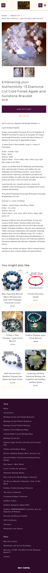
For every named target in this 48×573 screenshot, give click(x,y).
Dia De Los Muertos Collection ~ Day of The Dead (22, 482)
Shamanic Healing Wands (14, 473)
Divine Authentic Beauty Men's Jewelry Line (22, 453)
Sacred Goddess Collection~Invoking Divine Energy (22, 458)
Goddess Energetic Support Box (17, 505)
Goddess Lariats (10, 501)
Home (4, 15)
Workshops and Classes (13, 528)
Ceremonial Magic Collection (16, 496)
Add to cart (24, 109)
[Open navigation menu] (3, 5)
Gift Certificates (10, 520)
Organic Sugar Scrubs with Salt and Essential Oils (22, 443)
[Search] (40, 5)
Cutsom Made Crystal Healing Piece (18, 434)
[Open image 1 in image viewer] (24, 44)
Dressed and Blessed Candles (16, 516)
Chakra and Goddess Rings (15, 449)
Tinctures (7, 524)
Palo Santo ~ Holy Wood (14, 464)
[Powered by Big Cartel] (24, 567)
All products (9, 413)
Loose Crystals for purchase (15, 468)
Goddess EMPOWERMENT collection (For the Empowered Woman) (22, 510)
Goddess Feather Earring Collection (18, 488)
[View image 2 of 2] (29, 72)
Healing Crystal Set (12, 438)
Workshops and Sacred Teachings (17, 545)
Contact (7, 556)
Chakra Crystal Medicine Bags (16, 429)
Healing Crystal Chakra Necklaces (18, 421)
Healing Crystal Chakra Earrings (17, 425)
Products (15, 15)
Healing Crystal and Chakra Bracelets (22, 18)
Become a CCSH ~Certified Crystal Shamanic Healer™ (22, 551)
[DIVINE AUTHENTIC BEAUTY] (24, 5)
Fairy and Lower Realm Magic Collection (20, 477)
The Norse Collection (12, 492)
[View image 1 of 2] (18, 72)
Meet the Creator (10, 541)
